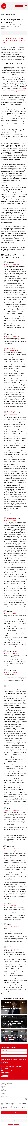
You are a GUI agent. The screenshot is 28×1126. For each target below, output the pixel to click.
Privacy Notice (16, 1124)
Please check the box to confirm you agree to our (13, 1071)
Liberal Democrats (11, 26)
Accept (14, 1112)
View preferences (14, 1120)
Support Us (19, 6)
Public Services (4, 1096)
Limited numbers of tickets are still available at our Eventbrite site (14, 90)
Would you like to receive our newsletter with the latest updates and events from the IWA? (13, 1065)
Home (2, 13)
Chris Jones (10, 348)
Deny (14, 1116)
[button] (26, 1099)
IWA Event (3, 26)
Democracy (3, 1095)
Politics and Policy (19, 13)
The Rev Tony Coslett (12, 412)
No (3, 1062)
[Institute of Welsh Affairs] (3, 6)
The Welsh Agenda (9, 13)
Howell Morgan (11, 947)
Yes (7, 1062)
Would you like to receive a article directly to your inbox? (13, 1060)
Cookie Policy (10, 1124)
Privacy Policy (6, 1072)
